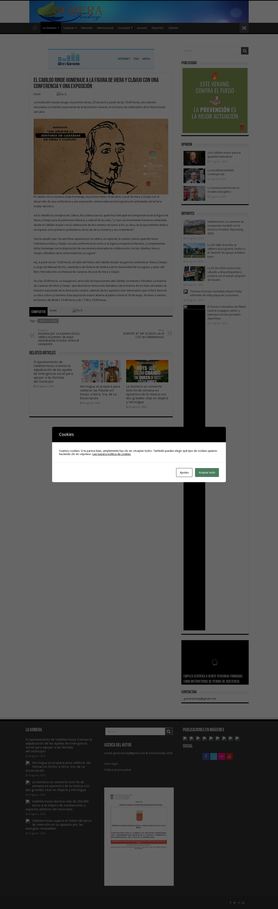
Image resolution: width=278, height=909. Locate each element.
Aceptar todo (207, 472)
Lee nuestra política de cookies (112, 454)
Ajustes (184, 472)
